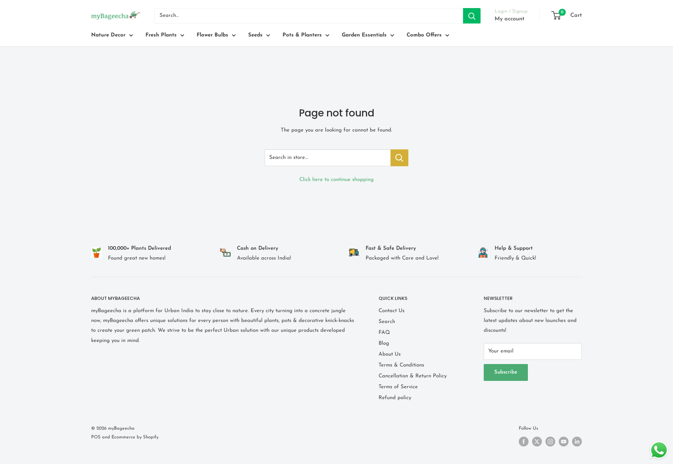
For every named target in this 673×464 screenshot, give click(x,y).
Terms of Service (398, 387)
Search (387, 321)
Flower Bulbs (212, 35)
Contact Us (392, 311)
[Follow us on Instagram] (550, 441)
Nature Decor (108, 35)
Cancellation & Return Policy (413, 376)
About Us (390, 354)
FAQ (384, 332)
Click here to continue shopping (336, 179)
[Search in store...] (399, 157)
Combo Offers (424, 35)
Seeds (255, 35)
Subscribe (505, 372)
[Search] (472, 15)
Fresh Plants (161, 35)
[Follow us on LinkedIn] (577, 441)
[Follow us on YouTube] (564, 441)
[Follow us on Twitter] (537, 441)
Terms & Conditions (401, 365)
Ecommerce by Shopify (134, 437)
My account (509, 19)
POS (96, 437)
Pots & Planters (302, 35)
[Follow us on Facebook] (524, 441)
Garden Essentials (364, 35)
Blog (384, 343)
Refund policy (395, 398)
